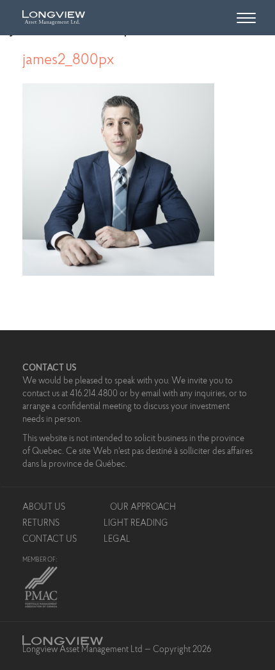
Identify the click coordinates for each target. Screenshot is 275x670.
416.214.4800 (94, 394)
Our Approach (143, 507)
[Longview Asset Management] (50, 16)
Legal (117, 539)
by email (145, 394)
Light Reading (136, 523)
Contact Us (49, 539)
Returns (40, 523)
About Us (43, 507)
